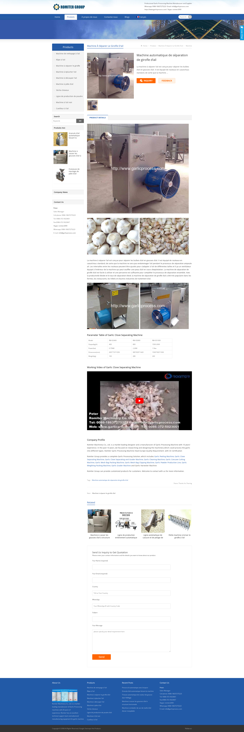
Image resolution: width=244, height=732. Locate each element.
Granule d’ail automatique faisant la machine (74, 136)
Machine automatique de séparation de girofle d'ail (110, 480)
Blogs (127, 17)
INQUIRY (148, 80)
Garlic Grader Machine (121, 465)
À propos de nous (89, 17)
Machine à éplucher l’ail (66, 72)
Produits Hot (59, 128)
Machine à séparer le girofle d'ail (105, 45)
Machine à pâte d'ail (64, 84)
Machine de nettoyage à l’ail (68, 53)
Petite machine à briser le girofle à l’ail (179, 536)
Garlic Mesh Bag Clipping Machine (139, 462)
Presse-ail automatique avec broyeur (135, 688)
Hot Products (96, 728)
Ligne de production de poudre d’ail (67, 97)
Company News (61, 192)
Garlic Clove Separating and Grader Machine (124, 459)
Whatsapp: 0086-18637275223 (155, 6)
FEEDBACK (167, 80)
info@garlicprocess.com (180, 6)
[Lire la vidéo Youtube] (139, 400)
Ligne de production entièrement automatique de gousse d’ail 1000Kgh (126, 536)
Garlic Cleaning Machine (154, 459)
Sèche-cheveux (62, 90)
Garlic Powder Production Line (168, 462)
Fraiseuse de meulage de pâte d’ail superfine (74, 172)
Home (57, 17)
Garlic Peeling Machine (164, 456)
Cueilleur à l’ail (62, 108)
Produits (70, 17)
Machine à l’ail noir (64, 102)
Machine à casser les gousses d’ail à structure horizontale (99, 536)
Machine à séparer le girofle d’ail (103, 493)
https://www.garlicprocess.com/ (155, 9)
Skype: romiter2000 (174, 9)
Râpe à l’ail (60, 59)
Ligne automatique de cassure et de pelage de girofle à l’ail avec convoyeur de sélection (153, 536)
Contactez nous (111, 17)
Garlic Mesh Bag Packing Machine (109, 462)
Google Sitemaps (85, 728)
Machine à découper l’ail (66, 78)
